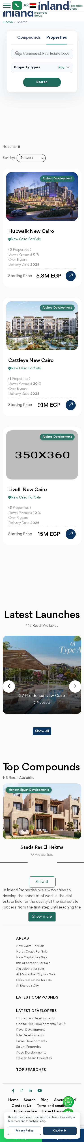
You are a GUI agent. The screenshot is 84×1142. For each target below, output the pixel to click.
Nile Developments (30, 1035)
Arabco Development (57, 178)
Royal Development (30, 1030)
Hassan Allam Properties (34, 1058)
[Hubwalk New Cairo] (71, 276)
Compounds (29, 37)
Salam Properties (28, 1047)
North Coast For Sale (31, 951)
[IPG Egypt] (60, 5)
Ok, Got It (59, 1130)
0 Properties (42, 855)
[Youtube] (39, 1091)
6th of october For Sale (33, 963)
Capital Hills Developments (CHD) (41, 1024)
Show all (42, 731)
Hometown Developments (35, 1018)
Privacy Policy (24, 1130)
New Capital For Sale (31, 957)
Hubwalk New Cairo (31, 231)
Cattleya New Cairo (31, 360)
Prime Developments (31, 1041)
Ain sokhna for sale (30, 969)
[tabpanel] (42, 820)
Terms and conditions (55, 1106)
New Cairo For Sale (30, 946)
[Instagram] (21, 1091)
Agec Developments (31, 1052)
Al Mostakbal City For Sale (35, 974)
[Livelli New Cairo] (71, 534)
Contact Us (21, 1106)
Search (41, 82)
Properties (56, 37)
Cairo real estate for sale (34, 980)
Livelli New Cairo (27, 489)
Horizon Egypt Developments (29, 789)
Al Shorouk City (27, 986)
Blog (45, 1100)
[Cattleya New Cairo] (71, 405)
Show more (42, 917)
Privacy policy (25, 1111)
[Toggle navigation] (5, 5)
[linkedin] (30, 1091)
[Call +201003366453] (11, 5)
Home (8, 22)
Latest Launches (56, 1111)
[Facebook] (13, 1091)
